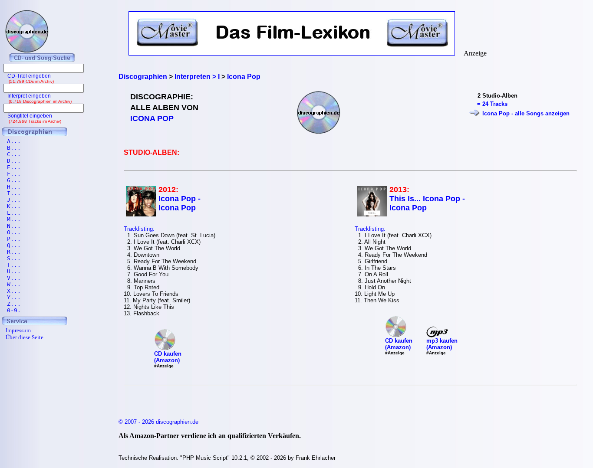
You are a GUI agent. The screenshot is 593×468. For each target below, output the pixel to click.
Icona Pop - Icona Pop (179, 203)
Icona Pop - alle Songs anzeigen (526, 113)
